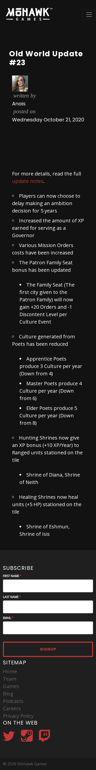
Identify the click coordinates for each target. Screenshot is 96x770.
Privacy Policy (18, 715)
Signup (48, 649)
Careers (12, 708)
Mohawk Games (28, 14)
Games (11, 686)
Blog (8, 693)
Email (7, 618)
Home (10, 671)
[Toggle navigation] (89, 14)
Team (9, 678)
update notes (27, 181)
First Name (11, 576)
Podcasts (13, 701)
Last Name (10, 597)
